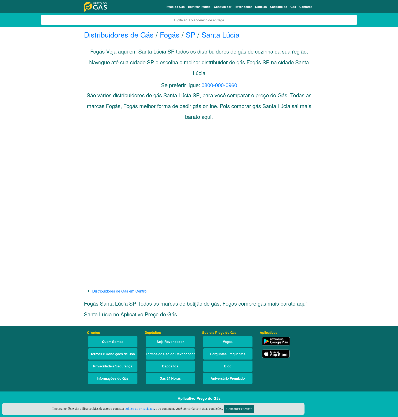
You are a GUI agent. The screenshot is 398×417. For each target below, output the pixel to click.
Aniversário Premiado (228, 378)
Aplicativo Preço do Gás (199, 398)
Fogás (170, 34)
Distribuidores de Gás (120, 34)
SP (190, 34)
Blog (228, 366)
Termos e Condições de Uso (112, 353)
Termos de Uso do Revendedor (170, 353)
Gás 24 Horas (170, 378)
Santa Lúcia (220, 34)
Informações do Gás (113, 378)
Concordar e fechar (238, 409)
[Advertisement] (199, 165)
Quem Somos (112, 341)
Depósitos (170, 366)
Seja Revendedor (170, 341)
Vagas (228, 341)
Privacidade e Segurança (112, 366)
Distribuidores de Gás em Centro (119, 291)
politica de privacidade (139, 408)
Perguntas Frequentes (227, 353)
